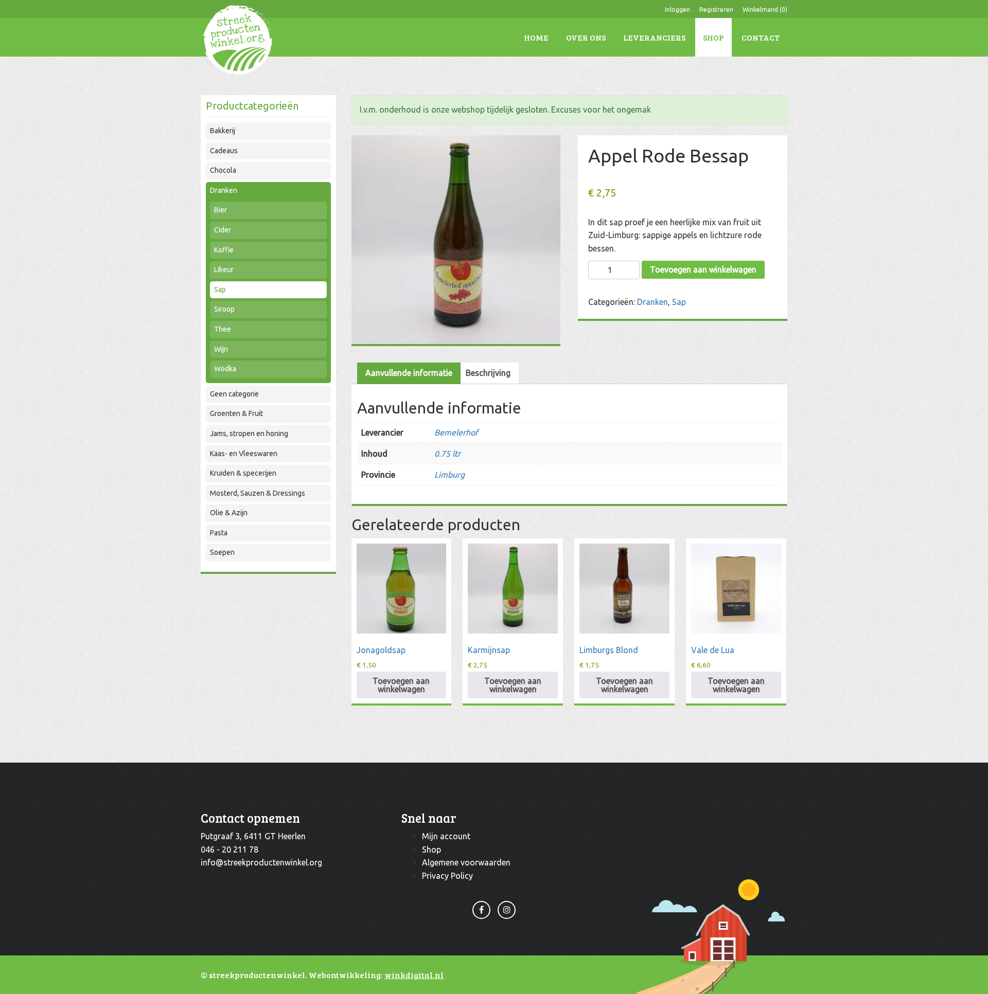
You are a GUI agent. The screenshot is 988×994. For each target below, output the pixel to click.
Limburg (449, 474)
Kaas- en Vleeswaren (243, 453)
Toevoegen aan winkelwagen (703, 269)
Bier (220, 210)
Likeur (224, 269)
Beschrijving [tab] (488, 372)
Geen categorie (234, 394)
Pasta (218, 533)
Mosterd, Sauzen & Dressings (257, 493)
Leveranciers (654, 37)
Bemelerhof (456, 432)
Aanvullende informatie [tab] (408, 372)
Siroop (224, 309)
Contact (761, 37)
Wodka (225, 369)
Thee (222, 329)
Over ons (586, 37)
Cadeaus (224, 151)
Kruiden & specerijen (243, 473)
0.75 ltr (447, 453)
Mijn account (446, 836)
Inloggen (677, 9)
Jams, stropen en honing (249, 433)
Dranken (223, 190)
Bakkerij (222, 130)
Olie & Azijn (229, 513)
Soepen (222, 552)
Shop (713, 37)
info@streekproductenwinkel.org (261, 862)
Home (536, 37)
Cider (222, 230)
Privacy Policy (447, 875)
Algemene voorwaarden (466, 862)
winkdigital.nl (414, 974)
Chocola (223, 170)
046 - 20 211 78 (229, 849)
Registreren (716, 9)
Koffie (224, 250)
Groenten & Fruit (236, 413)
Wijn (221, 349)
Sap (220, 289)
